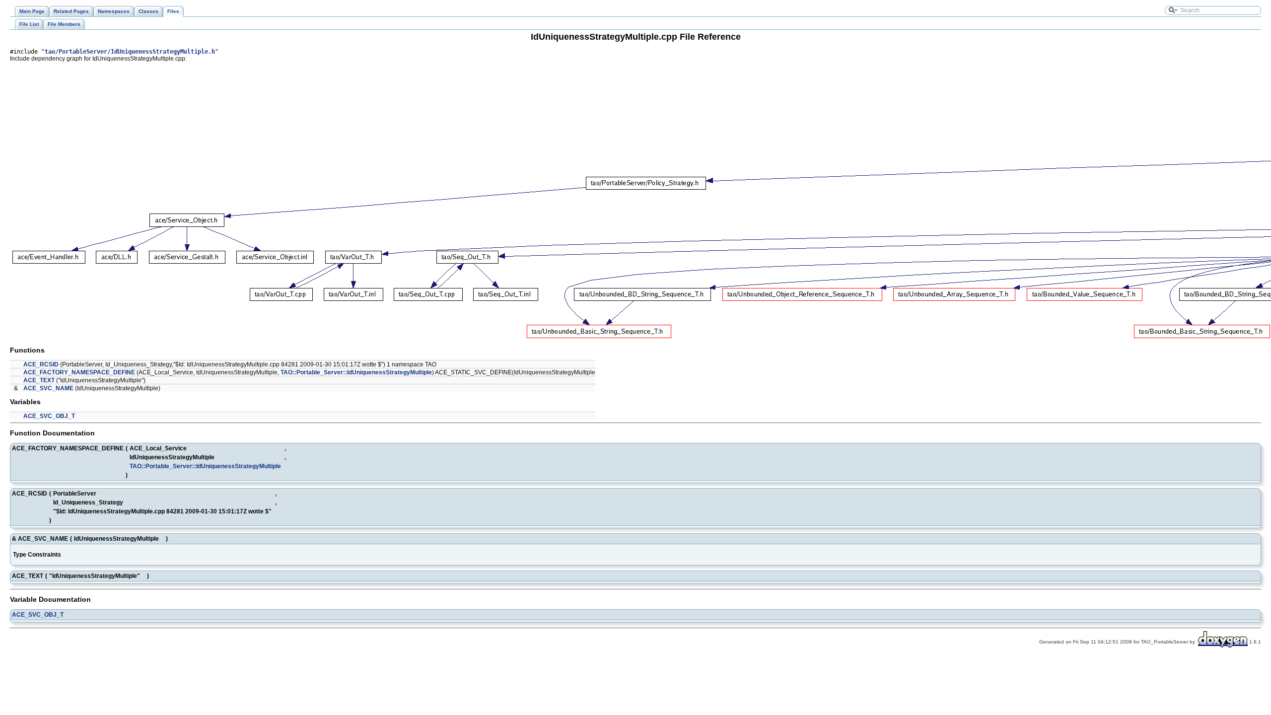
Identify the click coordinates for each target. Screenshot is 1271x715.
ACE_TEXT (39, 380)
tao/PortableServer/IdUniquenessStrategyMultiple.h (130, 51)
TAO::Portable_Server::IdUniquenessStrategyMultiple (356, 372)
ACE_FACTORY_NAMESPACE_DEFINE (79, 372)
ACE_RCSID (41, 364)
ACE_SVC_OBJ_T (49, 416)
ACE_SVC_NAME (48, 388)
